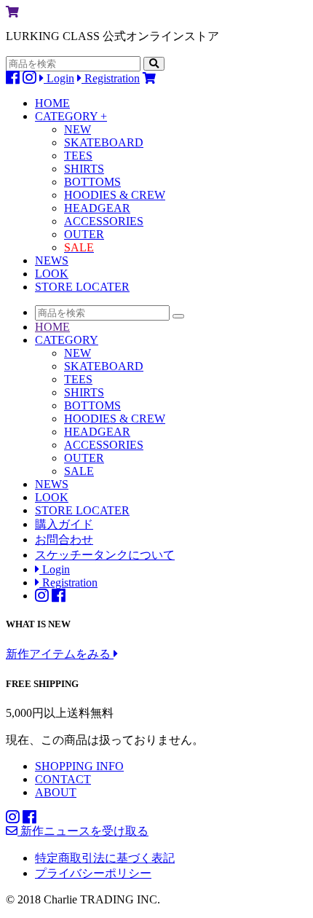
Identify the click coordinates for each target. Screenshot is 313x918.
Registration (111, 78)
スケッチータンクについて (105, 555)
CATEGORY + (71, 116)
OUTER (84, 234)
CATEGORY (66, 340)
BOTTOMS (92, 182)
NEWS (51, 260)
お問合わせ (64, 539)
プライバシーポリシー (93, 873)
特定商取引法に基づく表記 (105, 858)
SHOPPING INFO (79, 766)
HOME (52, 103)
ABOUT (55, 792)
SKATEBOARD (103, 142)
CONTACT (63, 779)
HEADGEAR (97, 208)
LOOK (51, 273)
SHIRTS (84, 168)
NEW (77, 129)
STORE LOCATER (82, 286)
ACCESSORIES (103, 221)
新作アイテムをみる (60, 654)
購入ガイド (64, 524)
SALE (79, 471)
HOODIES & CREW (114, 195)
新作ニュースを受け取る (82, 831)
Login (59, 78)
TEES (78, 155)
